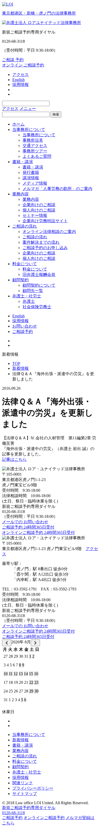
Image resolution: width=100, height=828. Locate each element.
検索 (56, 114)
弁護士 (29, 301)
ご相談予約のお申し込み (45, 247)
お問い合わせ (24, 326)
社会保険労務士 (37, 307)
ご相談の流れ (24, 226)
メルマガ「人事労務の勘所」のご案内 (57, 188)
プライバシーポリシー (32, 788)
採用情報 (20, 84)
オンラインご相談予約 (44, 817)
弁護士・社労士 (26, 296)
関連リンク (22, 783)
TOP (16, 363)
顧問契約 (20, 280)
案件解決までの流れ (41, 242)
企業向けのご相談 (39, 205)
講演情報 (31, 178)
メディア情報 (35, 183)
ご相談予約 (22, 331)
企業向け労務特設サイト (45, 221)
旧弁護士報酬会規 (39, 274)
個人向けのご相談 (39, 210)
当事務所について (28, 129)
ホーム (18, 124)
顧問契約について (39, 285)
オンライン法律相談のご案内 (49, 231)
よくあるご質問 (37, 156)
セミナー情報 (35, 215)
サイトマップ (24, 793)
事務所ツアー (35, 151)
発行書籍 (31, 172)
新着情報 (20, 368)
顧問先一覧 (33, 290)
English (18, 79)
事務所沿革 (33, 140)
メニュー (27, 108)
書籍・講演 (22, 162)
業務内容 (20, 194)
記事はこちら (14, 459)
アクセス (20, 74)
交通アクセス (35, 145)
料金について (24, 264)
